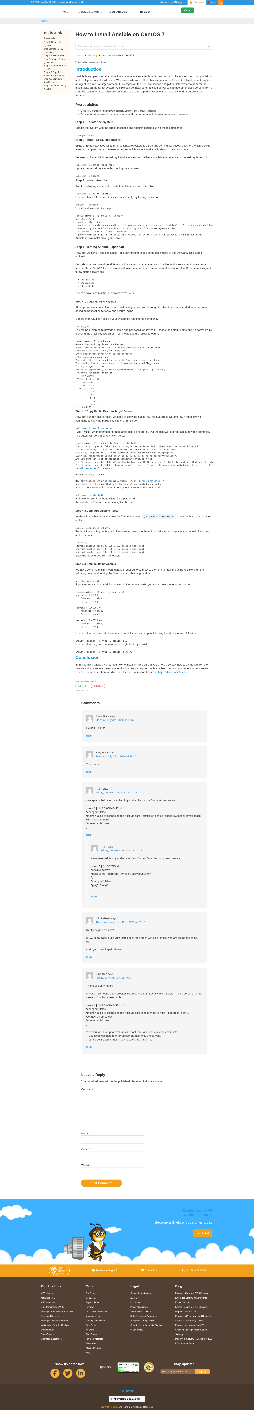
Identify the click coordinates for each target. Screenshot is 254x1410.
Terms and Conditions (140, 1311)
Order (187, 10)
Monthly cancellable (75, 2)
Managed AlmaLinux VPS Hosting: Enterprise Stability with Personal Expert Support (191, 1298)
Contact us (168, 2)
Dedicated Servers (50, 1316)
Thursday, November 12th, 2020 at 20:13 (120, 922)
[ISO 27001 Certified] (60, 1271)
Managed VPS (48, 1298)
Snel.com (44, 11)
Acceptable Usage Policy (142, 1320)
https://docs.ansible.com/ (173, 672)
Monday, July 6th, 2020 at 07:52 (115, 720)
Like (83, 686)
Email (85, 1149)
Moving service (93, 1316)
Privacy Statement (139, 1307)
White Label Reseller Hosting (55, 1325)
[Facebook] (56, 1374)
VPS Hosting (47, 1293)
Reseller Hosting (117, 12)
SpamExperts (47, 1334)
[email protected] (154, 369)
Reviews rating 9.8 (106, 1270)
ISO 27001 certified (40, 2)
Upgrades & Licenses (51, 1339)
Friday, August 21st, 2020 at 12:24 (121, 850)
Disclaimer (135, 1302)
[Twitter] (69, 1374)
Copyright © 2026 (109, 1407)
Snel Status (91, 1334)
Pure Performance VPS (52, 1307)
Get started (203, 1233)
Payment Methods (94, 1339)
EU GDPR (135, 1298)
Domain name (48, 1329)
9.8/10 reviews (57, 2)
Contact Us (91, 1298)
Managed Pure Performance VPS (57, 1311)
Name (85, 1133)
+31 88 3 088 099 (195, 1270)
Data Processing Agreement (143, 1316)
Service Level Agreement (142, 1293)
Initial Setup (92, 55)
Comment (88, 1089)
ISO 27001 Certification (97, 1311)
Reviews (90, 1307)
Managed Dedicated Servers (54, 1320)
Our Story (90, 1293)
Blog (88, 1352)
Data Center (91, 1325)
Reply (89, 735)
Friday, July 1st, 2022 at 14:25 (114, 977)
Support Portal (92, 1302)
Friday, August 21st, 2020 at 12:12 (116, 792)
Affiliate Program (94, 1348)
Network (90, 1329)
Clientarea (198, 2)
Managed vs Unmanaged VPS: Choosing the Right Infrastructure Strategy (191, 1329)
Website (86, 1165)
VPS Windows (48, 1302)
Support (180, 2)
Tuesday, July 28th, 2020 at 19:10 (116, 756)
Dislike (99, 686)
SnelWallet (91, 1343)
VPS (65, 12)
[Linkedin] (82, 1374)
